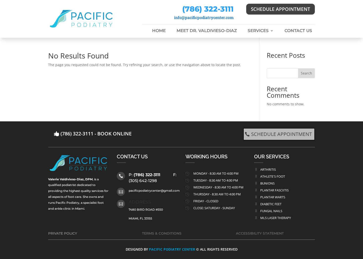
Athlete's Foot (272, 176)
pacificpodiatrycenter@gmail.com (154, 190)
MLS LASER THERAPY (275, 218)
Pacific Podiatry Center (172, 249)
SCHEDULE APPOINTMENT (280, 9)
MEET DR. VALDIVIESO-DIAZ (207, 31)
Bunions (267, 183)
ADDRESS (140, 202)
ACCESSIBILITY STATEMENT (260, 233)
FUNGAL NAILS (271, 211)
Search (306, 73)
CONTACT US (298, 31)
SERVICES (258, 31)
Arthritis (268, 169)
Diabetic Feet (271, 204)
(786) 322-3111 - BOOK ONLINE (96, 133)
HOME (159, 31)
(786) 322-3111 (208, 9)
